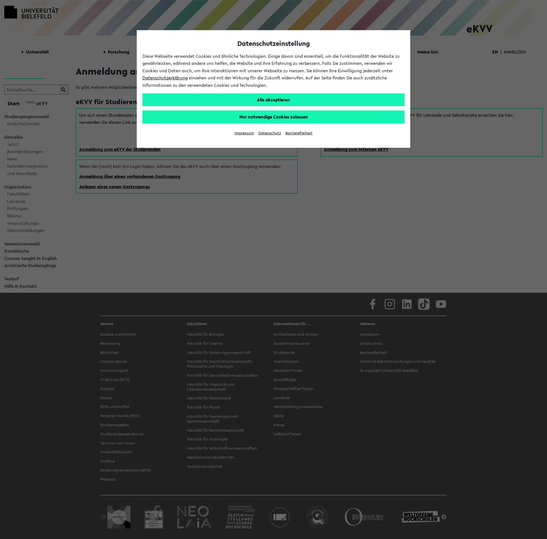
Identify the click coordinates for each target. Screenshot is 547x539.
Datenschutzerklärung (165, 78)
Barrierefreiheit (299, 133)
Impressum (244, 133)
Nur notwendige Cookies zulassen (273, 117)
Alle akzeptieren (273, 100)
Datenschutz (269, 133)
